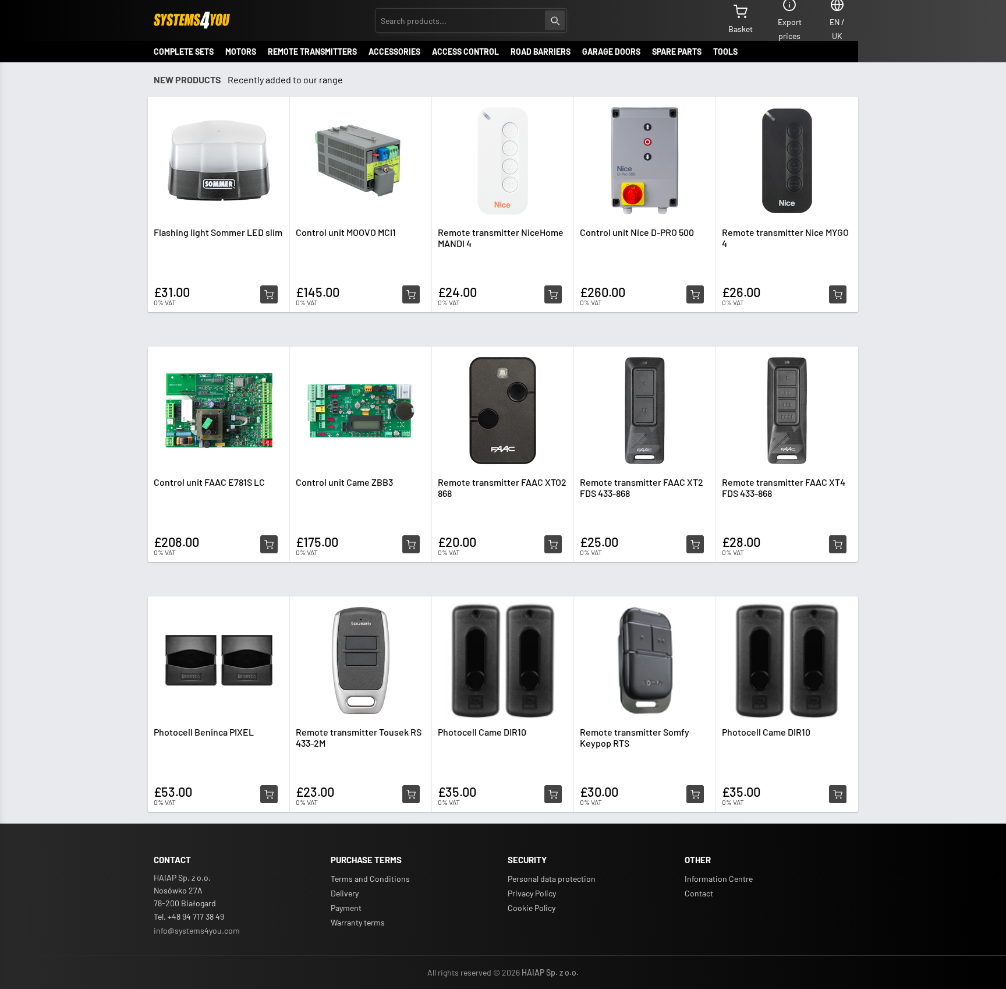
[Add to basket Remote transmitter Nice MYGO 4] (837, 294)
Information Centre (719, 879)
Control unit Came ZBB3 (344, 482)
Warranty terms (358, 922)
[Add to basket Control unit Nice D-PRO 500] (695, 294)
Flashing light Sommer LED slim (218, 232)
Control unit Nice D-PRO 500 (637, 232)
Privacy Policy (532, 893)
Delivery (345, 893)
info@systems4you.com (197, 930)
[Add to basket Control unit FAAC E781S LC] (269, 544)
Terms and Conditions (370, 879)
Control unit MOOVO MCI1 (346, 232)
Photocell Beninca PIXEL (204, 731)
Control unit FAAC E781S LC (209, 482)
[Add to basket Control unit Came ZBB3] (411, 544)
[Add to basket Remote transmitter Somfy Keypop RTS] (695, 794)
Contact (699, 893)
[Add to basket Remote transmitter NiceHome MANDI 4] (553, 294)
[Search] (555, 20)
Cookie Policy (531, 908)
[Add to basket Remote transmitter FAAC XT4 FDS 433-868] (837, 544)
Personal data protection (552, 879)
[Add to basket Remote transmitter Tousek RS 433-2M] (411, 794)
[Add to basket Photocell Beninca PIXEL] (269, 794)
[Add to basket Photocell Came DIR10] (553, 794)
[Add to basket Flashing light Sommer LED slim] (269, 294)
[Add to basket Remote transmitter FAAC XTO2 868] (553, 544)
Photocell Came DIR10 (482, 731)
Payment (346, 908)
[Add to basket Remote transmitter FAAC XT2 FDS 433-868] (695, 544)
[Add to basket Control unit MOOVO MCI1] (411, 294)
